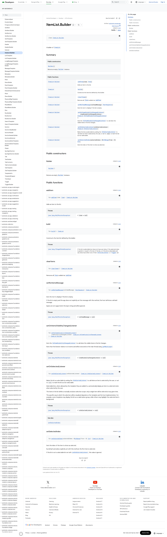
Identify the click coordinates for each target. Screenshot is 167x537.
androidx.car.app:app (115, 23)
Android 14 (99, 510)
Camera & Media (53, 510)
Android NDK (123, 514)
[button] (11, 187)
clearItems (81, 97)
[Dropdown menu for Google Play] (67, 2)
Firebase (63, 525)
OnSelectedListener (108, 132)
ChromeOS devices (78, 507)
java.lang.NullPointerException (59, 215)
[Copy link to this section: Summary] (57, 55)
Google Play (61, 2)
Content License (91, 467)
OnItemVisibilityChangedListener (94, 121)
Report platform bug (148, 501)
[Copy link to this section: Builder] (53, 161)
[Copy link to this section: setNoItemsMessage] (65, 283)
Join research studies (149, 510)
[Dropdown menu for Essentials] (27, 2)
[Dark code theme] (119, 36)
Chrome (55, 525)
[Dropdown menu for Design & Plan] (41, 2)
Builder (50, 66)
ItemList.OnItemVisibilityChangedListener (92, 116)
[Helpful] (116, 18)
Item (89, 82)
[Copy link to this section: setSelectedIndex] (62, 432)
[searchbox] (11, 15)
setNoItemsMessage (84, 105)
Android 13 (99, 512)
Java (119, 30)
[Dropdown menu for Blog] (79, 2)
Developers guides (125, 506)
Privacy (51, 512)
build (79, 89)
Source (27, 510)
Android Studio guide (126, 503)
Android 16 (99, 504)
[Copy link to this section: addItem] (55, 190)
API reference (7, 8)
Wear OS (75, 504)
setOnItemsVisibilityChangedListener (91, 112)
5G (50, 515)
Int (78, 142)
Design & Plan (35, 2)
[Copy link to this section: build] (52, 224)
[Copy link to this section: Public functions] (64, 183)
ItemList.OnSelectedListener (87, 129)
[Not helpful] (119, 18)
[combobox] (119, 2)
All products (89, 525)
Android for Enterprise (31, 504)
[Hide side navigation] (21, 534)
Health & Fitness (53, 507)
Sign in (163, 2)
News (27, 512)
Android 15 (99, 507)
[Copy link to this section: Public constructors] (68, 154)
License (33, 533)
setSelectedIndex (84, 140)
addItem (80, 82)
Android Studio (153, 2)
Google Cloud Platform (75, 525)
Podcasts (27, 518)
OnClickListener (103, 253)
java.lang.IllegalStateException (59, 249)
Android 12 (99, 515)
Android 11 (99, 518)
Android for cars (77, 510)
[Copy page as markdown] (78, 24)
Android (27, 501)
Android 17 (99, 501)
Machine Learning (54, 504)
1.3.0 (119, 261)
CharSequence (107, 105)
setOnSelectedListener (86, 127)
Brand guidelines (42, 533)
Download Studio (124, 511)
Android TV (76, 512)
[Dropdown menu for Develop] (53, 2)
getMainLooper (107, 347)
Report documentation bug (150, 504)
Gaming (51, 501)
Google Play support (148, 507)
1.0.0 (119, 28)
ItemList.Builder (58, 38)
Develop (48, 2)
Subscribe (145, 533)
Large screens (76, 501)
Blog (75, 2)
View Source (115, 26)
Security (27, 507)
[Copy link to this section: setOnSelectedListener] (67, 367)
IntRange (106, 140)
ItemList (57, 47)
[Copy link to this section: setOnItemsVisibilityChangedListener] (78, 326)
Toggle (113, 253)
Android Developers (51, 18)
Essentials (21, 2)
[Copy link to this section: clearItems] (57, 262)
